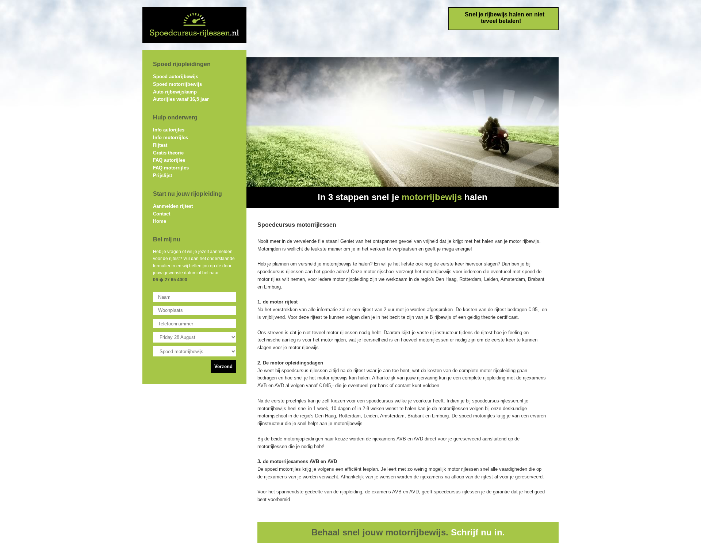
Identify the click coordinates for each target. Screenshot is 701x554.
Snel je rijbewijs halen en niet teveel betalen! (504, 17)
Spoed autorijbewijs (175, 76)
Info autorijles (168, 130)
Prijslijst (162, 175)
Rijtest (160, 145)
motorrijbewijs (432, 197)
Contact (161, 214)
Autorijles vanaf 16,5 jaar (181, 99)
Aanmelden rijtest (173, 206)
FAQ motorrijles (171, 168)
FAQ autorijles (169, 160)
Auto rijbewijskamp (175, 92)
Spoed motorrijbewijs (177, 84)
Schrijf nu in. (478, 532)
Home (159, 221)
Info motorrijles (170, 137)
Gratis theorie (168, 153)
